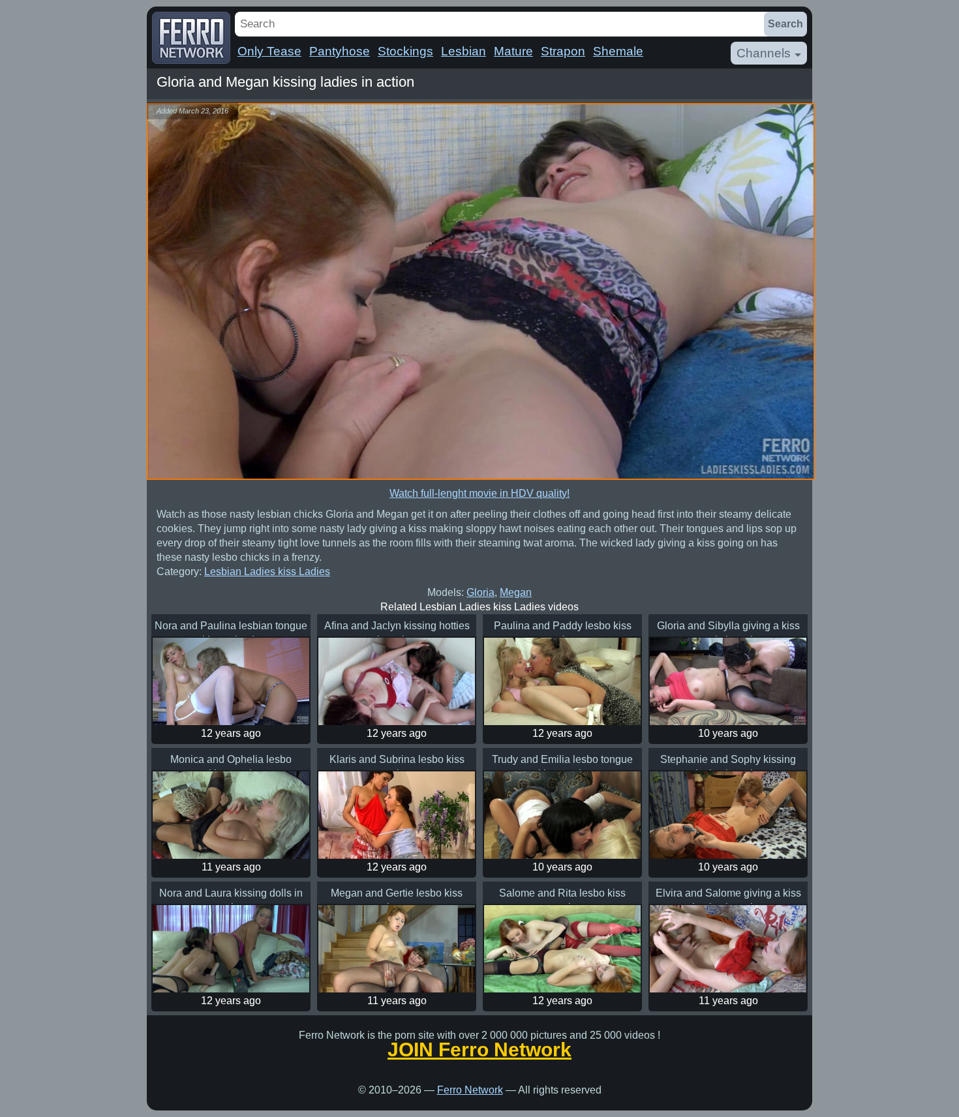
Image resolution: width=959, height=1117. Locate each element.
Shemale (618, 51)
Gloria (480, 592)
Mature (513, 51)
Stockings (405, 51)
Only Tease (269, 51)
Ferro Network (470, 1089)
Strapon (563, 51)
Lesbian (463, 51)
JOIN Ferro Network (479, 1050)
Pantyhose (339, 51)
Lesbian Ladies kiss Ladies (267, 571)
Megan (516, 592)
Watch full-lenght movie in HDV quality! (479, 493)
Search (785, 23)
